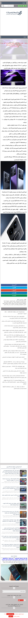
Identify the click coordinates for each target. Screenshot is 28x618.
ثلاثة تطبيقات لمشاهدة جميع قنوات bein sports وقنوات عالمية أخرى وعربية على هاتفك (10, 546)
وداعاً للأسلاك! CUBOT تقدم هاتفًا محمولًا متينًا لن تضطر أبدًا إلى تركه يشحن (14, 340)
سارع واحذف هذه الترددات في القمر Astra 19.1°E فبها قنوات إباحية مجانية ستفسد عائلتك (10, 538)
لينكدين (13, 292)
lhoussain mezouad (14, 46)
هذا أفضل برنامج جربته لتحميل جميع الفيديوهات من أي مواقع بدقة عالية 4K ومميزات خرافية (10, 529)
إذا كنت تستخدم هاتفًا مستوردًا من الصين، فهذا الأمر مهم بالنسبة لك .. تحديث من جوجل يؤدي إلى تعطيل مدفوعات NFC (14, 352)
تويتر (13, 287)
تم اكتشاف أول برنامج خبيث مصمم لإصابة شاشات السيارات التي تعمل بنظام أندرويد (15, 326)
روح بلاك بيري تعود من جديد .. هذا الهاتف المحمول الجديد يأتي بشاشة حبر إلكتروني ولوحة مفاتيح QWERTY (14, 362)
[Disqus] (14, 409)
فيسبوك (14, 285)
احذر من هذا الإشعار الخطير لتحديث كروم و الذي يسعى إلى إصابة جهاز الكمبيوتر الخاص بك (14, 322)
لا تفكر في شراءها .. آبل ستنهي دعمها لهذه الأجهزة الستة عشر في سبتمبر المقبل (14, 387)
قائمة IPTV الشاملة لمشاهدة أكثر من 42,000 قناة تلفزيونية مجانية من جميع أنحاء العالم (11, 488)
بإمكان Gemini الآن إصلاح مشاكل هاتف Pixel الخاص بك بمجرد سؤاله (14, 371)
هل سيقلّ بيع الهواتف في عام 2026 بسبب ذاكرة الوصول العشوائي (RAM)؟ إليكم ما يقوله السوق (15, 335)
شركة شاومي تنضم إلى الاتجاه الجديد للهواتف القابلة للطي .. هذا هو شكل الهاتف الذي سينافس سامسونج (14, 331)
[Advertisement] (14, 24)
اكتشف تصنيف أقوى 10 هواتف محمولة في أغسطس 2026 (14, 358)
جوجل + (13, 290)
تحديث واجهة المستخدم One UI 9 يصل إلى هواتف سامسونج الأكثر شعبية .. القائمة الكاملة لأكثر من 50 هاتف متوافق (14, 382)
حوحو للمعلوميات (10, 614)
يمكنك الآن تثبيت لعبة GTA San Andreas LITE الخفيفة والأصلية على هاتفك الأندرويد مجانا (10, 513)
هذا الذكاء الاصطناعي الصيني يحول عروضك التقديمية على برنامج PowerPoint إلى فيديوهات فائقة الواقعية (14, 376)
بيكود (10, 616)
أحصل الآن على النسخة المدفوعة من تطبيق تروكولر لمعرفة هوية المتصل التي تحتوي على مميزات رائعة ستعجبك (10, 472)
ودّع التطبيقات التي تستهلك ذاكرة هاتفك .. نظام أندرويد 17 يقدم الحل (15, 312)
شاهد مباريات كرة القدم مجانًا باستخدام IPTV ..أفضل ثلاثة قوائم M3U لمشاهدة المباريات (10, 521)
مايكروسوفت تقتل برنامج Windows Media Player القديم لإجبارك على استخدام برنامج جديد (14, 317)
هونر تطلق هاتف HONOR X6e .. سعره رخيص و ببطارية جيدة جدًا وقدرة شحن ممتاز (14, 367)
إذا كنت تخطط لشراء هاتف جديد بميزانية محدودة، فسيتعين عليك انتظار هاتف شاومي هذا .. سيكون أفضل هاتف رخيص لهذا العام (14, 346)
